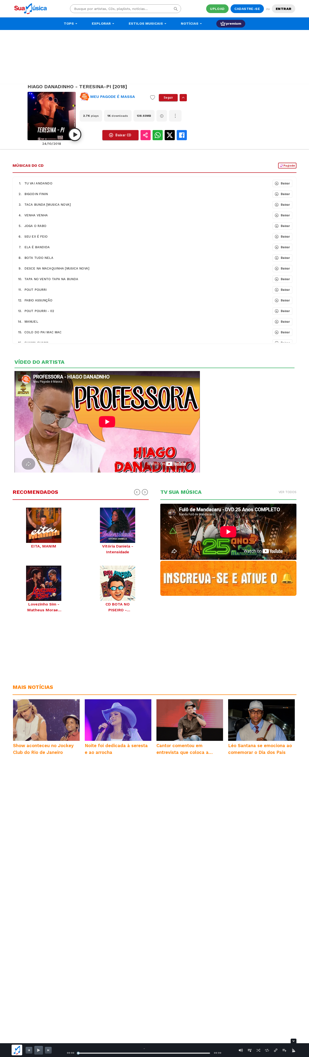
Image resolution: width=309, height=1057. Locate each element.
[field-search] (175, 9)
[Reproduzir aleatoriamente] (258, 1050)
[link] (113, 97)
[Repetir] (267, 1050)
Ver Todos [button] (287, 492)
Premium (233, 23)
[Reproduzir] (74, 134)
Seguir (168, 97)
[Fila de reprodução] (249, 1050)
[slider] (78, 1053)
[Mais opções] (175, 116)
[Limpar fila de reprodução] (293, 1050)
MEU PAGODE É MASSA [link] (112, 96)
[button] (142, 183)
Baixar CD (123, 135)
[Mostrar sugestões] (183, 97)
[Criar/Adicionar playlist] (284, 1050)
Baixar (285, 183)
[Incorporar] (275, 1050)
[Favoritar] (152, 97)
